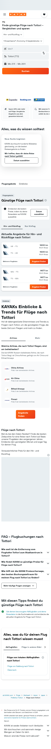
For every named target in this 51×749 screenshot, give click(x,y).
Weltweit (27, 695)
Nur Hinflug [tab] (30, 226)
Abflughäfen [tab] (11, 647)
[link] (25, 414)
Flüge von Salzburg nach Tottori (20, 666)
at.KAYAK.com (8, 695)
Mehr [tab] (37, 338)
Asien (35, 695)
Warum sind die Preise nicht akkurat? (21, 735)
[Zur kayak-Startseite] (17, 14)
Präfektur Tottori (17, 698)
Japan (43, 695)
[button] (5, 14)
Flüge (18, 695)
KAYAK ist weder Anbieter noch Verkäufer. (23, 725)
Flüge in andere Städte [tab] (32, 647)
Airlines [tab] (13, 338)
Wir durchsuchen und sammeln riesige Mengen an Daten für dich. (22, 730)
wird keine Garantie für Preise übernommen (20, 718)
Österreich (11, 670)
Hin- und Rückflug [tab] (12, 226)
